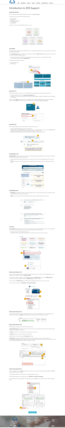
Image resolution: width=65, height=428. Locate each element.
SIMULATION (37, 421)
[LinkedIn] (52, 426)
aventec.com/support (44, 100)
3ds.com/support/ (36, 14)
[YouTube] (53, 426)
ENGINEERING (37, 419)
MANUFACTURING (38, 420)
